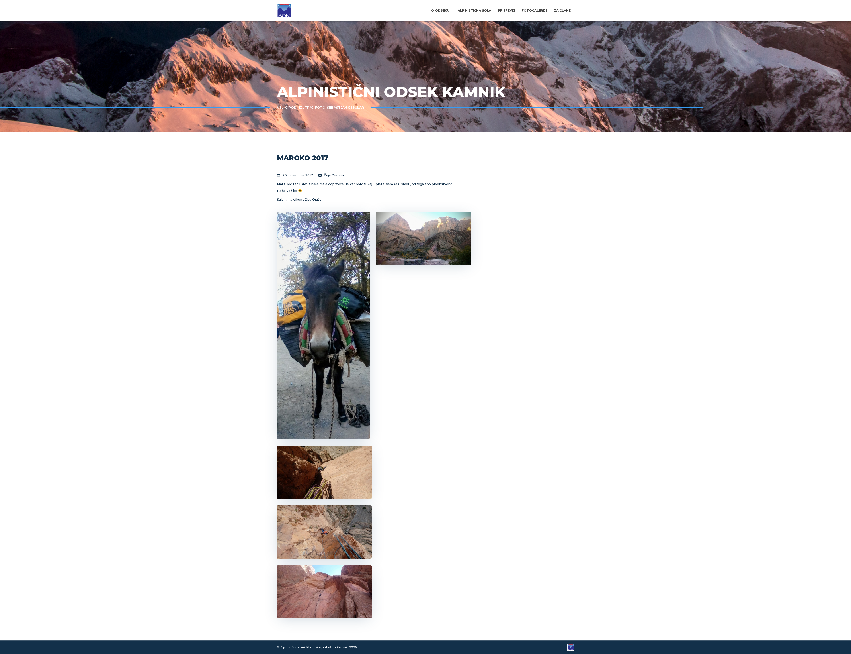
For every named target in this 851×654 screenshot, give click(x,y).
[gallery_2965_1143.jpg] (324, 472)
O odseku (440, 10)
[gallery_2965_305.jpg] (324, 592)
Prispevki (506, 10)
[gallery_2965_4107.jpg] (423, 238)
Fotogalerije (534, 10)
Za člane (562, 10)
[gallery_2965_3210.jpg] (324, 532)
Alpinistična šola (474, 10)
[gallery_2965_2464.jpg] (323, 325)
